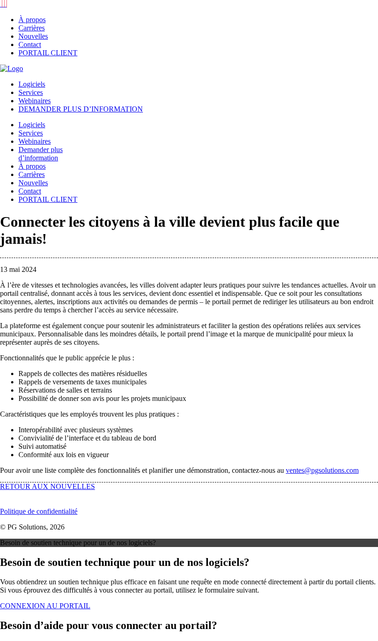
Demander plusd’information (40, 154)
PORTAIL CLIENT (47, 53)
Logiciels (31, 84)
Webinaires (34, 101)
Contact (29, 44)
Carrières (31, 28)
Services (30, 92)
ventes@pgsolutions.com (322, 470)
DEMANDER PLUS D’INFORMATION (80, 109)
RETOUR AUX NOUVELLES (47, 486)
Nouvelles (33, 36)
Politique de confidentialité (38, 511)
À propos (32, 20)
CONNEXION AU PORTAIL (45, 606)
